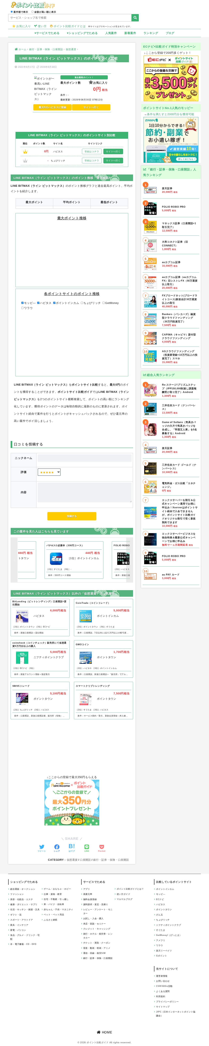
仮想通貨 (72, 859)
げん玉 (159, 914)
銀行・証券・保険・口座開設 (111, 859)
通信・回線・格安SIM (94, 953)
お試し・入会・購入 (93, 918)
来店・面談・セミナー (94, 923)
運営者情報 (161, 976)
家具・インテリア (19, 925)
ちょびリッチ (92, 303)
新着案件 (130, 33)
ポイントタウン (164, 909)
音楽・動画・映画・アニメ (96, 948)
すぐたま (160, 930)
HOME (106, 1032)
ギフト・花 (16, 914)
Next (129, 560)
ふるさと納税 (50, 920)
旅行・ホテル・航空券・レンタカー (98, 936)
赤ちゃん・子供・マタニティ (58, 909)
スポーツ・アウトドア (21, 920)
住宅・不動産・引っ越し (56, 899)
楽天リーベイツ (164, 950)
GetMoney (112, 303)
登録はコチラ (92, 151)
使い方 (42, 26)
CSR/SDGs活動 (164, 986)
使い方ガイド (123, 894)
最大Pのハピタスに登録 (52, 107)
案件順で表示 (21, 12)
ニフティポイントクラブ (168, 925)
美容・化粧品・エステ (21, 899)
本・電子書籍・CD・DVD (23, 944)
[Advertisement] (72, 119)
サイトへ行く (91, 107)
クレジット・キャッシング (96, 929)
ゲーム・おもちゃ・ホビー (57, 889)
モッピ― (30, 303)
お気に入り (23, 26)
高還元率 (87, 894)
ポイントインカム (67, 303)
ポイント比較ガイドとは (70, 26)
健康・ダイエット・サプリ (23, 904)
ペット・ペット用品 (54, 914)
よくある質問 (163, 991)
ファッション (17, 894)
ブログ (170, 33)
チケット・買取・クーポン (96, 943)
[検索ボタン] (135, 17)
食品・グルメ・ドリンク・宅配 (25, 937)
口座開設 (85, 859)
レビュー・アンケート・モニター (98, 911)
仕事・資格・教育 (53, 894)
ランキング (151, 33)
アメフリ (160, 940)
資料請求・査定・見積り (95, 904)
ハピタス (45, 303)
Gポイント (161, 956)
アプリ (86, 889)
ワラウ (28, 308)
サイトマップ (163, 1006)
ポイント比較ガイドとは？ (130, 889)
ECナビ (160, 899)
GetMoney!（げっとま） (169, 935)
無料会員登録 (90, 899)
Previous (14, 560)
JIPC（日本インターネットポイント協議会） (175, 1014)
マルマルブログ (125, 899)
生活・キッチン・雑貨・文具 (25, 909)
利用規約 (160, 996)
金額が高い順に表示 (45, 12)
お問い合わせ (163, 981)
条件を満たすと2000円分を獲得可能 (170, 114)
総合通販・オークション (22, 889)
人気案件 (111, 33)
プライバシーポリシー (167, 1001)
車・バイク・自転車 (54, 904)
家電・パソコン (18, 930)
